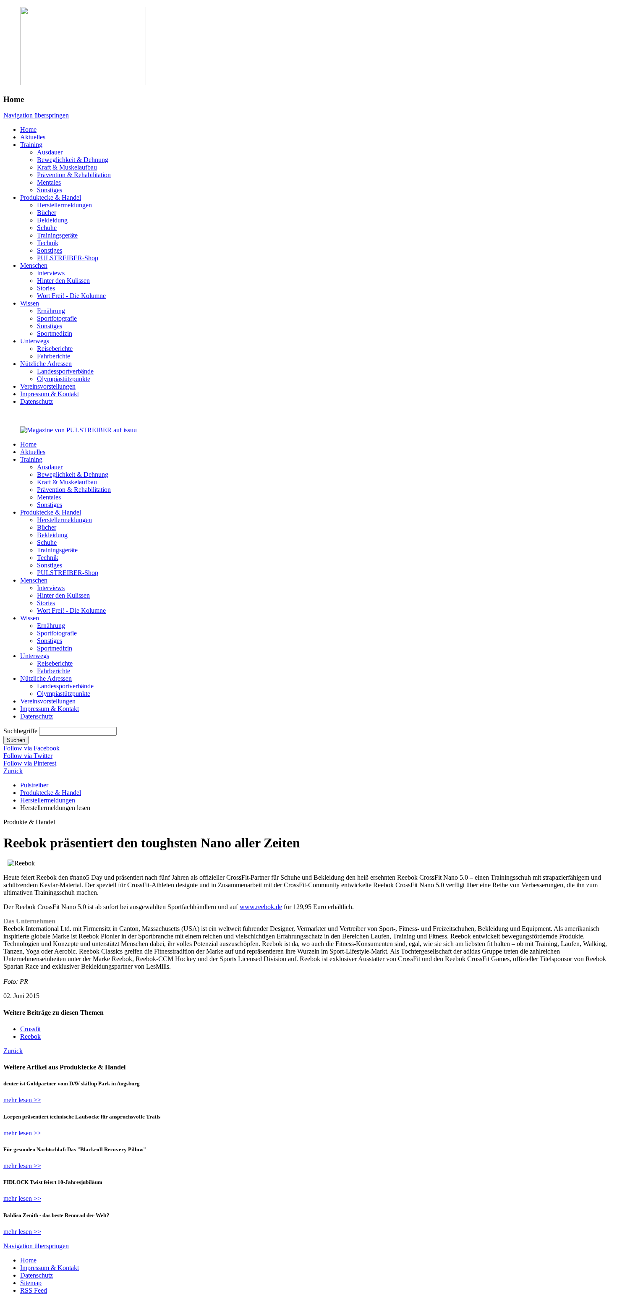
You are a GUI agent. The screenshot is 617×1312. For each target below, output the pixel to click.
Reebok (30, 1036)
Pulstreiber (34, 785)
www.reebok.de (261, 906)
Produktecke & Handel (50, 792)
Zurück (13, 770)
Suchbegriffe (20, 730)
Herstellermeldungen (47, 800)
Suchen (16, 740)
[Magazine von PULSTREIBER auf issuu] (78, 430)
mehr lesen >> (22, 1099)
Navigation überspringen (36, 115)
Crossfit (30, 1028)
